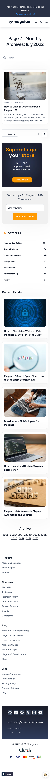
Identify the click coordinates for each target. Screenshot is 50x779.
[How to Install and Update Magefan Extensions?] (25, 448)
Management (9, 261)
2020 (14, 538)
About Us (6, 587)
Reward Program (10, 606)
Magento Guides (10, 644)
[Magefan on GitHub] (10, 712)
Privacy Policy (9, 683)
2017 (35, 538)
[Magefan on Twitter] (28, 712)
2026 (5, 534)
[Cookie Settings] (46, 775)
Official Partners (10, 601)
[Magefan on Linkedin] (16, 712)
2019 (21, 538)
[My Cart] (35, 22)
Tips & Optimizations (12, 255)
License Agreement (11, 674)
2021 (43, 534)
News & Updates (10, 249)
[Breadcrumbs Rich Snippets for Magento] (25, 403)
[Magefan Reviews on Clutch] (25, 750)
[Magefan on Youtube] (40, 712)
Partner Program (10, 596)
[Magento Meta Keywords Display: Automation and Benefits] (25, 493)
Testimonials (8, 592)
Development (9, 267)
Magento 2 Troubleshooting (15, 630)
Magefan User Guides (12, 243)
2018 (28, 538)
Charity (5, 611)
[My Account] (46, 22)
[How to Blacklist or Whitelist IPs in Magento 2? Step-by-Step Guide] (25, 313)
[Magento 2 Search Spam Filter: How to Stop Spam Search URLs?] (25, 358)
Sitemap (6, 572)
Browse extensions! (25, 14)
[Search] (4, 57)
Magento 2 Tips (9, 649)
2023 (28, 534)
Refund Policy (8, 678)
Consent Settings (10, 688)
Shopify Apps (8, 567)
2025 (13, 534)
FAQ (4, 692)
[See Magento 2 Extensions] (22, 165)
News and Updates (11, 640)
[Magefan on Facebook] (22, 712)
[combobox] (25, 57)
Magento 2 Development (14, 654)
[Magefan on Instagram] (34, 712)
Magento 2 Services (11, 563)
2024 (21, 534)
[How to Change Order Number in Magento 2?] (25, 86)
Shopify (6, 280)
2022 (36, 534)
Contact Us (7, 615)
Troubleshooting (10, 273)
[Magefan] (19, 22)
